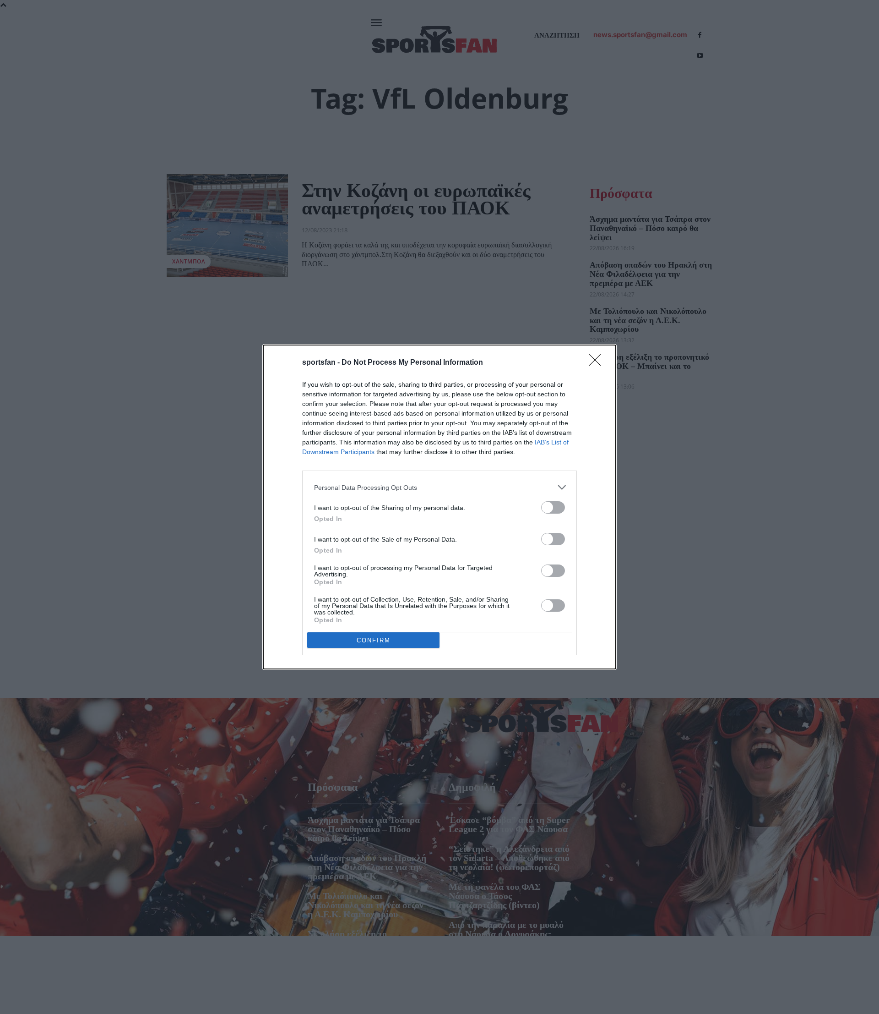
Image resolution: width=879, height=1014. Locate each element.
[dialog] (439, 507)
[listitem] (439, 487)
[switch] (553, 507)
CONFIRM (374, 640)
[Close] (598, 363)
